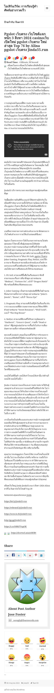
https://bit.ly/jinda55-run (15, 501)
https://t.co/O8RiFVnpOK (15, 526)
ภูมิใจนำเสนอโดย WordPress (14, 690)
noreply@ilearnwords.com (26, 620)
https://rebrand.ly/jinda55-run (18, 507)
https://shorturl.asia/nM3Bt (23, 532)
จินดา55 (36, 683)
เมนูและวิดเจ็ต (47, 8)
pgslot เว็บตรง (41, 256)
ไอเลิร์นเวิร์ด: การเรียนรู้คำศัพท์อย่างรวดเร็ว (20, 8)
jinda (29, 495)
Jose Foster (17, 614)
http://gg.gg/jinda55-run (15, 520)
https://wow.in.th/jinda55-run (18, 514)
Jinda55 (26, 683)
